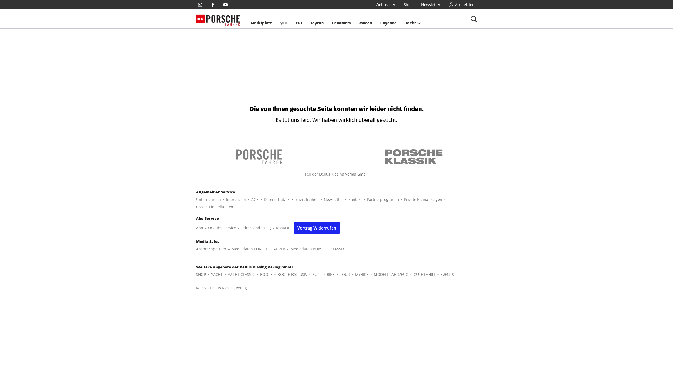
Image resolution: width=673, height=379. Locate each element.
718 (298, 23)
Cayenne (388, 23)
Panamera (341, 23)
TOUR (345, 274)
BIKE (331, 274)
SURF (317, 274)
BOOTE (266, 274)
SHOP (201, 274)
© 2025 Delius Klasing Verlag (221, 287)
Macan (365, 23)
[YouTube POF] (225, 5)
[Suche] (474, 19)
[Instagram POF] (200, 5)
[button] (413, 23)
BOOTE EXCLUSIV (292, 274)
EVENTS (447, 274)
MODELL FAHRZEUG (391, 274)
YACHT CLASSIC (241, 274)
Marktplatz (261, 23)
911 (283, 23)
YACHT (217, 274)
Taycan (317, 23)
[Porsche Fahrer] (223, 19)
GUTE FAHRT (424, 274)
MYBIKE (362, 274)
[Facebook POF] (213, 5)
